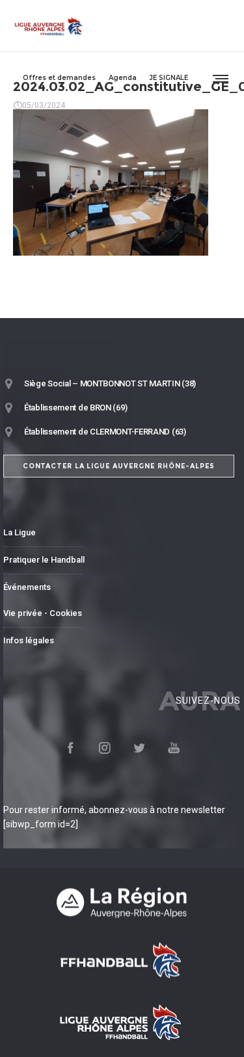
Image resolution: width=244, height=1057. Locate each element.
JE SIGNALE (169, 78)
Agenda (123, 78)
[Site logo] (49, 26)
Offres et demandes (59, 78)
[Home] (122, 902)
